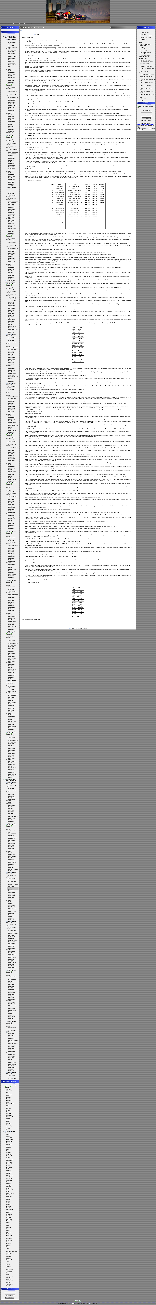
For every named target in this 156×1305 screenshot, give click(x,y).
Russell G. (8, 1243)
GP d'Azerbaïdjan (12, 658)
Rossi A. (8, 1242)
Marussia (8, 1108)
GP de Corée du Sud (13, 329)
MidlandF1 (9, 1113)
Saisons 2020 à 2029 (10, 780)
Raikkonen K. (9, 1237)
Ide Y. (7, 1191)
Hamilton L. (9, 1183)
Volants (142, 100)
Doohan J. (8, 1168)
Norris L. (8, 1224)
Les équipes (11, 1086)
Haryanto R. (9, 1186)
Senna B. (8, 1255)
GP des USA (11, 116)
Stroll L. (8, 1261)
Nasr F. (8, 1222)
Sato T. (8, 1248)
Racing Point (9, 1116)
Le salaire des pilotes (13, 299)
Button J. (8, 1151)
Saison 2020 (9, 783)
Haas (7, 1102)
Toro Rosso (9, 1126)
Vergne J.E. (9, 1271)
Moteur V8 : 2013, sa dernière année (145, 86)
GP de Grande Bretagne (10, 68)
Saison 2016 (9, 582)
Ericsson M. (9, 1170)
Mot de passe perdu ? (146, 120)
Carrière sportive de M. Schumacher (145, 45)
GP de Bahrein (11, 55)
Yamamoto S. (9, 1284)
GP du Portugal (11, 815)
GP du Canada (11, 63)
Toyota (8, 1128)
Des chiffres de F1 (144, 71)
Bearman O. (9, 1141)
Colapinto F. (9, 1155)
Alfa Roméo (9, 1089)
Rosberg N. (9, 1240)
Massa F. (8, 1212)
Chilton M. (8, 1154)
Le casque (143, 34)
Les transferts (11, 45)
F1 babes (142, 47)
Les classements (12, 50)
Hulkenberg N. (9, 1190)
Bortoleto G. (9, 1144)
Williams (8, 1129)
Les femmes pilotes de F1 (146, 65)
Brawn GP (8, 1095)
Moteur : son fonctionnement (147, 84)
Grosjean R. (9, 1178)
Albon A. (8, 1134)
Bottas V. (8, 1146)
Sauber (8, 1121)
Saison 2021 (9, 826)
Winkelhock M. (9, 1281)
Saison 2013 (9, 435)
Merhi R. (8, 1216)
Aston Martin (9, 1094)
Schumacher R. (10, 1253)
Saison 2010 (9, 285)
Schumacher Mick (10, 1250)
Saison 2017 (9, 634)
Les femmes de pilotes (145, 52)
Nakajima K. (9, 1220)
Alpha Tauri (9, 1090)
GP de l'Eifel (11, 813)
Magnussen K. (9, 1209)
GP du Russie (11, 525)
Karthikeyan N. (10, 1193)
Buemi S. (8, 1149)
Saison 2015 (9, 533)
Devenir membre (146, 123)
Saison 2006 (9, 85)
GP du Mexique (11, 575)
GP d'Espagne (11, 58)
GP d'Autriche (11, 511)
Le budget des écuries (145, 37)
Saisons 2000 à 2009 (10, 37)
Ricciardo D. (9, 1238)
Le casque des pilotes (13, 97)
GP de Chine (11, 82)
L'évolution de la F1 (145, 60)
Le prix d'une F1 (144, 39)
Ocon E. (8, 1225)
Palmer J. (8, 1227)
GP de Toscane (11, 810)
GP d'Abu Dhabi (11, 279)
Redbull (8, 1118)
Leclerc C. (8, 1206)
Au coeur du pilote (144, 32)
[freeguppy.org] (76, 1303)
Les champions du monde (146, 61)
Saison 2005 (9, 41)
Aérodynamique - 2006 (146, 76)
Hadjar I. (8, 1181)
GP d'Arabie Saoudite (13, 869)
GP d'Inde (10, 378)
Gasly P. (8, 1173)
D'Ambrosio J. (9, 1159)
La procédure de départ (146, 49)
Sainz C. (8, 1245)
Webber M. (9, 1277)
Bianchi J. (8, 1142)
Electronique (143, 77)
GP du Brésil (11, 79)
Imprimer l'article (83, 628)
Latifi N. (8, 1203)
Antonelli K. (9, 1138)
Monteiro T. (9, 1217)
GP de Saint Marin (12, 56)
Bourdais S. (9, 1147)
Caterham (8, 1097)
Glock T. (8, 1177)
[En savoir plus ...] (93, 1303)
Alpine (7, 1092)
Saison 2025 (9, 1023)
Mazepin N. (9, 1214)
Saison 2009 (9, 236)
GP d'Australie (11, 51)
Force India (9, 1100)
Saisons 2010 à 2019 (10, 282)
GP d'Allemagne (12, 71)
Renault (8, 1120)
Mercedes (8, 1112)
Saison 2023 (9, 923)
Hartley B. (8, 1185)
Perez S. (8, 1229)
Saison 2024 (9, 972)
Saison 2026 (9, 1074)
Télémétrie (143, 98)
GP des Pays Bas (12, 856)
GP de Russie (11, 602)
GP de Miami (11, 890)
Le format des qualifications (10, 132)
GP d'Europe (11, 61)
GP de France (11, 66)
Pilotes (6, 1133)
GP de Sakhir (11, 821)
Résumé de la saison (13, 186)
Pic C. (7, 1233)
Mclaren (8, 1110)
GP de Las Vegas (12, 967)
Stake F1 (8, 1123)
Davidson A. (9, 1160)
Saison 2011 (9, 335)
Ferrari (8, 1099)
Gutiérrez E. (9, 1180)
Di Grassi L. (9, 1165)
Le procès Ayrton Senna (146, 66)
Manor (7, 1107)
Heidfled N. (9, 1188)
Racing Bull (9, 1115)
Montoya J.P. (9, 1219)
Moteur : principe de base (146, 82)
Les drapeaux (143, 50)
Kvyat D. (8, 1201)
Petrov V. (8, 1230)
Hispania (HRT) (10, 1103)
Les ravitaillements (145, 53)
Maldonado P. (9, 1211)
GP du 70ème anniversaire (10, 803)
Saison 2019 (9, 734)
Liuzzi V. (8, 1207)
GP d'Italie (10, 75)
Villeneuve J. (9, 1276)
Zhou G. (8, 1285)
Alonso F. (8, 1136)
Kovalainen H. (9, 1198)
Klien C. (8, 1194)
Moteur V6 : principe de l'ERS (147, 94)
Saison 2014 (9, 484)
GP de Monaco (11, 60)
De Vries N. (9, 1164)
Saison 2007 (9, 137)
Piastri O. (8, 1232)
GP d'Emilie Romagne (13, 816)
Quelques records (144, 63)
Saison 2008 (9, 189)
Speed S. (8, 1258)
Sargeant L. (9, 1246)
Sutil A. (8, 1263)
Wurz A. (8, 1282)
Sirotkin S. (8, 1256)
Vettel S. (8, 1274)
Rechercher (9, 1297)
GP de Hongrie (11, 72)
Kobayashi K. (9, 1196)
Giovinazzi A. (9, 1175)
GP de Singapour (12, 228)
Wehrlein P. (9, 1279)
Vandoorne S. (9, 1269)
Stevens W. (9, 1259)
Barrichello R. (9, 1139)
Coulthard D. (9, 1157)
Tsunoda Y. (9, 1266)
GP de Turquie (11, 74)
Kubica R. (8, 1199)
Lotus (7, 1105)
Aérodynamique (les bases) (147, 74)
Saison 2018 (9, 682)
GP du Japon (11, 80)
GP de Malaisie (11, 53)
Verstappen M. (9, 1272)
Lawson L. (8, 1204)
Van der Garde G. (10, 1268)
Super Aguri (9, 1125)
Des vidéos (10, 134)
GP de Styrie (11, 796)
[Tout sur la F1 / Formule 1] (78, 22)
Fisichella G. (9, 1172)
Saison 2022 (9, 874)
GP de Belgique (11, 77)
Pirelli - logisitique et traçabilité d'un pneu (144, 56)
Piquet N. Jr (9, 1235)
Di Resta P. (9, 1167)
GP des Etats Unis (12, 64)
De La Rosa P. (9, 1162)
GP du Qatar (11, 867)
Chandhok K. (9, 1152)
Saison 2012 (9, 384)
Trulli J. (8, 1264)
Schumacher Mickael (11, 1251)
